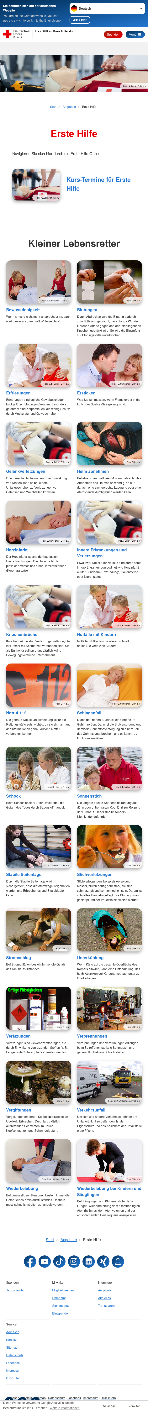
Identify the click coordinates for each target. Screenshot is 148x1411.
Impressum (13, 1370)
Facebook (13, 1363)
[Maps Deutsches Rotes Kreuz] (118, 1261)
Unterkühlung (90, 957)
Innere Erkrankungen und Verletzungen (102, 553)
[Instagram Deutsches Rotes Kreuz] (74, 1261)
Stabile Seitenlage (23, 874)
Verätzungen (18, 1036)
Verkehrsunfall (91, 1110)
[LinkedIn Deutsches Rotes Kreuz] (88, 1261)
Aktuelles (104, 1298)
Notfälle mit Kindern (96, 634)
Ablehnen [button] (109, 1405)
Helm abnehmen (93, 471)
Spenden (113, 34)
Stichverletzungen (95, 874)
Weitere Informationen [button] (65, 1408)
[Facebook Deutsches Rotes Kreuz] (30, 1261)
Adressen (12, 1332)
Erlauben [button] (134, 1405)
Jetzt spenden (15, 1290)
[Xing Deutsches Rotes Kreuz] (103, 1261)
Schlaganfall (89, 713)
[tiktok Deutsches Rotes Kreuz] (59, 1261)
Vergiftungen (18, 1110)
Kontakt (11, 1339)
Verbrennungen (92, 1036)
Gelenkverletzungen (25, 471)
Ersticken (86, 393)
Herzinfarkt (17, 550)
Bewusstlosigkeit (23, 309)
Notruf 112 (16, 713)
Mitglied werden (63, 1290)
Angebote (104, 1290)
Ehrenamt (59, 1298)
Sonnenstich (89, 796)
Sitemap (12, 1347)
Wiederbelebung (22, 1188)
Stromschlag (18, 957)
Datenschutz (14, 1355)
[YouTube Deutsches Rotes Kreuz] (45, 1261)
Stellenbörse (61, 1305)
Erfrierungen (18, 393)
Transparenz (106, 1305)
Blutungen (87, 309)
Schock (13, 796)
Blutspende (60, 1313)
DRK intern (13, 1378)
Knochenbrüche (21, 634)
